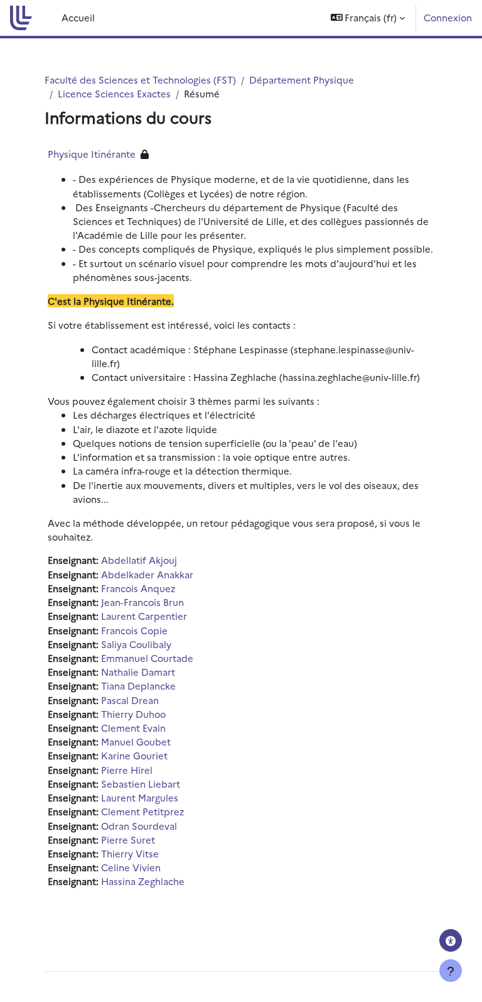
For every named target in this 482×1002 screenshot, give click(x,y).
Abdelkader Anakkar (147, 574)
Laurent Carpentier (144, 615)
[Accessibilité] (450, 940)
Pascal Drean (130, 700)
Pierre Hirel (127, 769)
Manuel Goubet (136, 741)
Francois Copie (134, 630)
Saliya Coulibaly (136, 644)
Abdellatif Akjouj (139, 559)
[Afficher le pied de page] (450, 970)
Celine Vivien (131, 867)
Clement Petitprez (142, 811)
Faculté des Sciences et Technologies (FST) (140, 79)
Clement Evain (133, 727)
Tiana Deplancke (138, 685)
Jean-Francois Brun (142, 601)
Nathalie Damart (138, 671)
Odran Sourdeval (139, 825)
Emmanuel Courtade (147, 657)
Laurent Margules (139, 797)
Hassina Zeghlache (143, 881)
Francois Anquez (138, 588)
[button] (368, 18)
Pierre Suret (128, 839)
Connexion (448, 17)
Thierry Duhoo (133, 713)
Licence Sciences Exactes (114, 93)
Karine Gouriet (134, 755)
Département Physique (301, 79)
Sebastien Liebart (140, 783)
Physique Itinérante (92, 153)
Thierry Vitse (130, 853)
